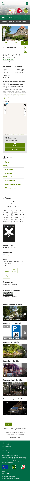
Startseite (4, 21)
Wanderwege (11, 21)
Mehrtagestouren (21, 21)
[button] (27, 3)
